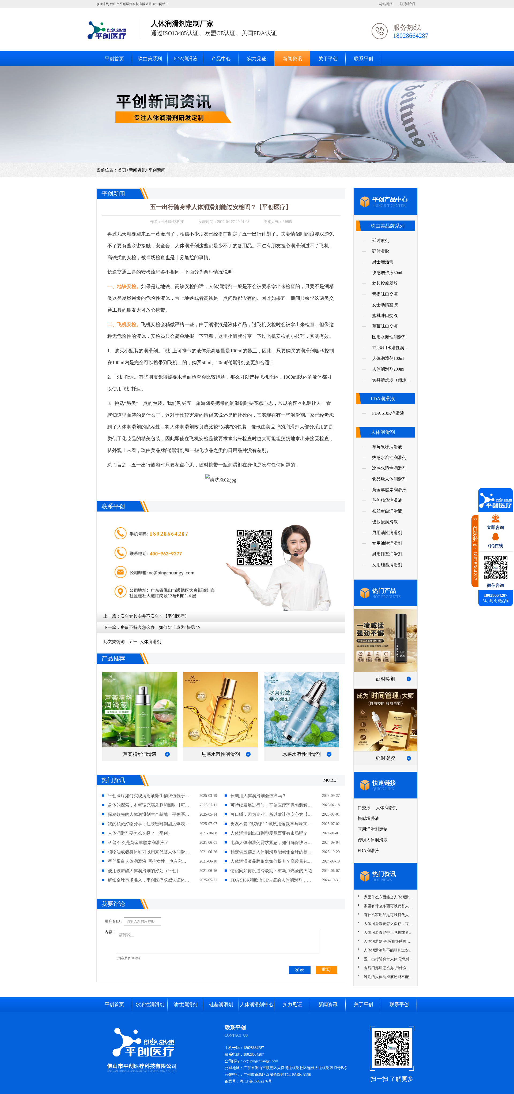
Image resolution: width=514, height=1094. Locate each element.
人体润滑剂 (150, 641)
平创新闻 (156, 170)
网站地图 (386, 4)
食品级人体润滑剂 (389, 479)
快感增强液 (368, 818)
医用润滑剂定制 (373, 829)
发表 (300, 969)
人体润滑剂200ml (388, 369)
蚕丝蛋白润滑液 (387, 511)
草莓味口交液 (385, 326)
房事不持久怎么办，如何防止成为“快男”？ (160, 627)
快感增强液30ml (387, 272)
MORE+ (330, 780)
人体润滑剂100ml (388, 358)
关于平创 (328, 58)
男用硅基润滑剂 (387, 554)
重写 (326, 969)
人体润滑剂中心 (257, 1004)
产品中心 (221, 58)
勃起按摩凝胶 (385, 283)
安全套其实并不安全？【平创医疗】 (154, 616)
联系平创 (363, 58)
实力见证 (256, 58)
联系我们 (407, 4)
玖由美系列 (150, 58)
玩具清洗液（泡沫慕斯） (391, 381)
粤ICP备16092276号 (256, 1081)
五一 (133, 641)
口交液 (364, 807)
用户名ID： (114, 921)
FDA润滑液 (185, 58)
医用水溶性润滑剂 (389, 337)
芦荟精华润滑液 (387, 500)
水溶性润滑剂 (149, 1004)
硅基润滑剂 (221, 1004)
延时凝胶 (380, 251)
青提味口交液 (385, 294)
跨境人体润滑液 (373, 840)
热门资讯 (113, 780)
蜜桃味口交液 (385, 315)
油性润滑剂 (185, 1004)
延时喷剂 (380, 240)
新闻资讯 (292, 58)
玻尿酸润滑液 (385, 522)
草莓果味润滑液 (387, 447)
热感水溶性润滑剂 (389, 457)
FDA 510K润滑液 (388, 413)
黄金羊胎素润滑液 (389, 489)
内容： (110, 932)
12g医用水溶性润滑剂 (390, 349)
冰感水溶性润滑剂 (389, 468)
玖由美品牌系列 (388, 226)
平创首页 (114, 58)
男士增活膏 (383, 262)
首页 (122, 170)
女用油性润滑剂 (387, 543)
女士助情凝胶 (385, 305)
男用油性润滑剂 (387, 532)
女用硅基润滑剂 (387, 564)
